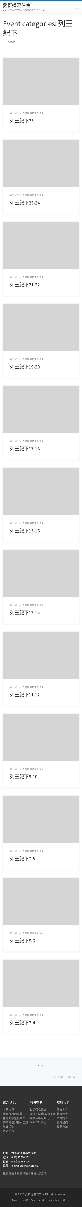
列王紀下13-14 (25, 613)
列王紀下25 (22, 121)
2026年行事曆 (38, 1122)
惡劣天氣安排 (39, 1173)
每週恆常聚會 (38, 1109)
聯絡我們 (62, 1122)
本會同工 (62, 1118)
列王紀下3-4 (22, 1023)
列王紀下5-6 (22, 941)
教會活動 (8, 1126)
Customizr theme (60, 1200)
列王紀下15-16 (25, 531)
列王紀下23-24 (25, 203)
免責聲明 (8, 1173)
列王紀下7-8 (22, 859)
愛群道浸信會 (33, 1194)
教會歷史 (62, 1114)
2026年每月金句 (39, 1118)
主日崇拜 (8, 1109)
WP (26, 1200)
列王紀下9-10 (23, 777)
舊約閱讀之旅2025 (14, 1118)
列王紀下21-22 (25, 285)
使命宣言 (62, 1109)
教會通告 (8, 1131)
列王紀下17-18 (25, 449)
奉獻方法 (62, 1126)
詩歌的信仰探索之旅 (15, 1122)
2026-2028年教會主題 (43, 1114)
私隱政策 (22, 1173)
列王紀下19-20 (25, 367)
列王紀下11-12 (25, 695)
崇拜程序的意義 (12, 1114)
